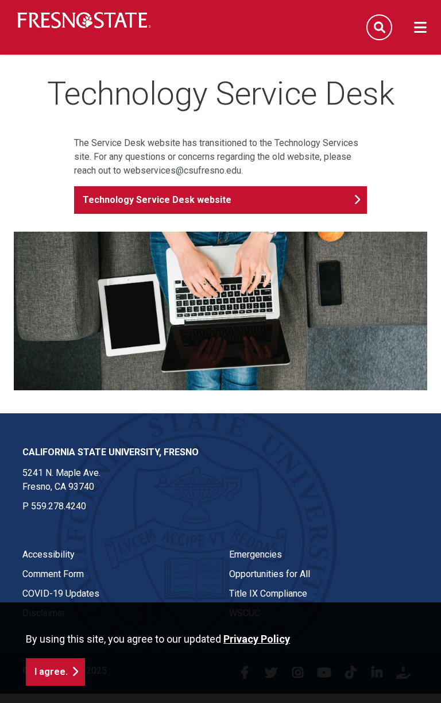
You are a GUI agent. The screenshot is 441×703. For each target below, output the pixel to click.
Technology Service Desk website (157, 199)
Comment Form (53, 573)
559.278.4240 (58, 506)
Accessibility (48, 554)
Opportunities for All (269, 573)
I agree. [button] (51, 671)
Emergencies (255, 554)
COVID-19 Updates (60, 593)
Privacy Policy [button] (256, 639)
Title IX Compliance (268, 593)
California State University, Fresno (110, 452)
